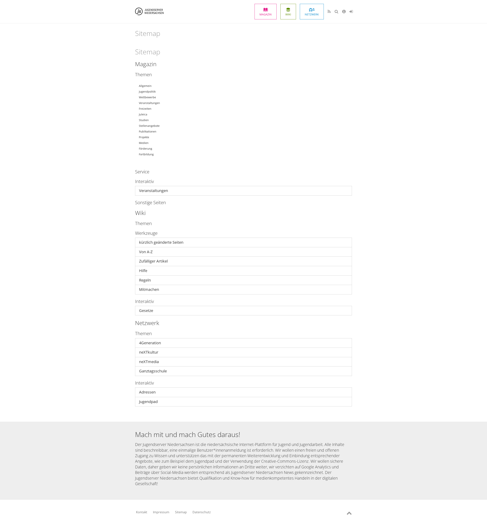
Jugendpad (148, 401)
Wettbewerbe (147, 97)
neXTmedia (149, 361)
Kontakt (141, 512)
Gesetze (146, 310)
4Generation (150, 342)
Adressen (147, 392)
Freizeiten (145, 108)
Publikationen (147, 131)
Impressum (161, 512)
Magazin (265, 14)
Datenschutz (202, 512)
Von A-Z (146, 251)
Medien (144, 143)
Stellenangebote (149, 126)
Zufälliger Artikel (153, 261)
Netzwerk (312, 14)
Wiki (288, 14)
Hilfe (143, 270)
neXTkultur (148, 352)
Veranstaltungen (149, 103)
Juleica (143, 114)
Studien (144, 120)
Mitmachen (149, 289)
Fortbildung (146, 154)
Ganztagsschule (153, 371)
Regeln (145, 280)
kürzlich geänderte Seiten (161, 242)
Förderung (145, 148)
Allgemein (145, 86)
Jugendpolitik (147, 91)
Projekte (144, 137)
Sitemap (181, 512)
